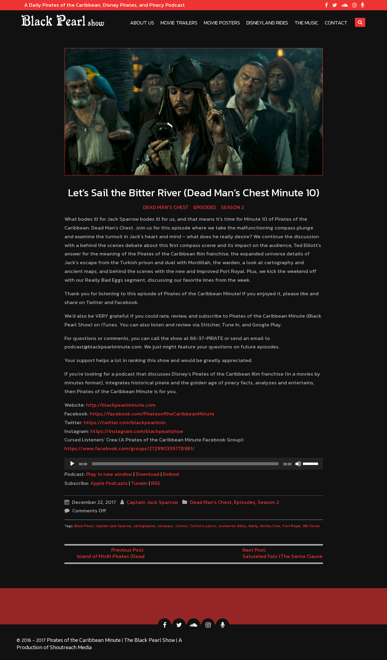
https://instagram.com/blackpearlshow (136, 431)
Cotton (181, 526)
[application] (193, 464)
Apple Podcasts (109, 483)
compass (165, 526)
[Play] (72, 464)
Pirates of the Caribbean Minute (84, 640)
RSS (155, 483)
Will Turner (311, 526)
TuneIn (139, 483)
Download (147, 474)
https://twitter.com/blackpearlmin (125, 422)
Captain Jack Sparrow (152, 502)
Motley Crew (270, 526)
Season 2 (232, 207)
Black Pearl (83, 526)
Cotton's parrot (203, 526)
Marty (253, 526)
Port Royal (291, 526)
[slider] (311, 463)
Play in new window (109, 474)
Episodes (205, 207)
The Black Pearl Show (149, 640)
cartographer (144, 526)
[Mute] (298, 464)
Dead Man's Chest (166, 207)
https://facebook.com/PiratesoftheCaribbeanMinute (152, 414)
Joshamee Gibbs (232, 526)
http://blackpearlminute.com (120, 405)
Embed (171, 474)
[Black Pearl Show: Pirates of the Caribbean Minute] (62, 20)
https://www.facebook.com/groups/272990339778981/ (129, 448)
